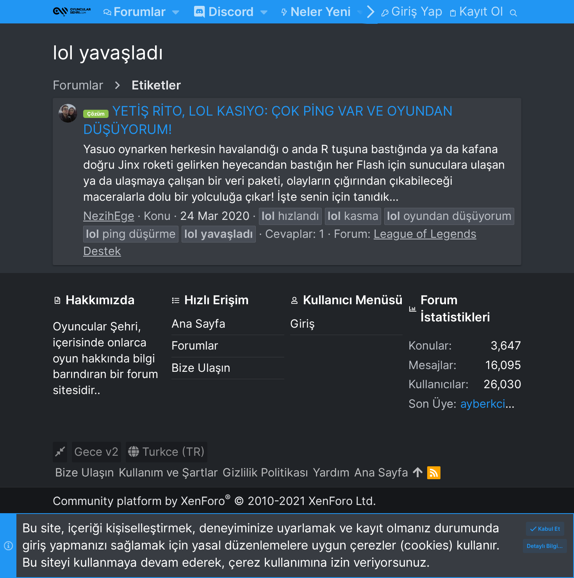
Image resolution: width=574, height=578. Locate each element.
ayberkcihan (492, 403)
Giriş (302, 323)
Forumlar (194, 345)
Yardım (331, 472)
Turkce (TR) (172, 451)
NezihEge (108, 216)
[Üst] (417, 472)
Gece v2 (96, 451)
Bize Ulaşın (200, 368)
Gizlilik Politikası (265, 472)
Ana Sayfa (198, 323)
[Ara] (513, 11)
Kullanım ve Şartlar (168, 472)
